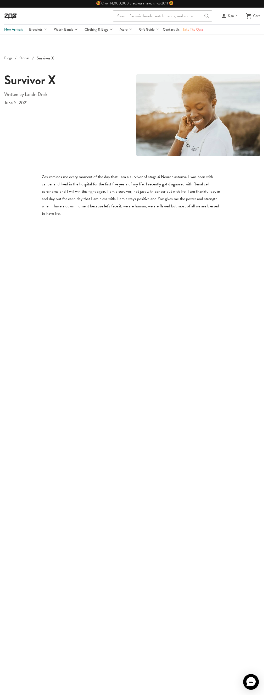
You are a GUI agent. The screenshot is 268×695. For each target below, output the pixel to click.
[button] (251, 682)
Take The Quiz (193, 29)
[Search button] (206, 15)
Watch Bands (63, 29)
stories (24, 58)
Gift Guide (146, 29)
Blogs (8, 58)
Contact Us (171, 29)
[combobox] (162, 15)
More (123, 29)
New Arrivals (13, 29)
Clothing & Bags (96, 29)
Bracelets (35, 29)
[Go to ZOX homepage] (10, 16)
